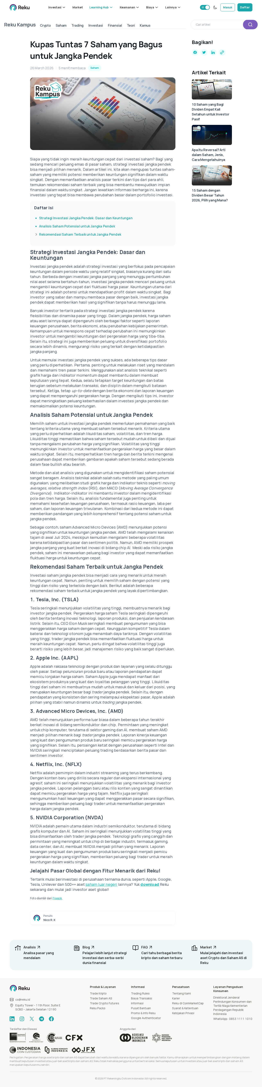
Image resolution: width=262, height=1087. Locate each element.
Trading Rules (140, 993)
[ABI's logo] (133, 1038)
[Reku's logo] (20, 7)
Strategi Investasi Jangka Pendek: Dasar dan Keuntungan (86, 218)
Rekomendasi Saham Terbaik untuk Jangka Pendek (80, 234)
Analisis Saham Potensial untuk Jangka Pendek (77, 226)
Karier (176, 998)
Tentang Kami (181, 993)
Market (77, 7)
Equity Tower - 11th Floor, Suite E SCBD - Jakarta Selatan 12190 (37, 1007)
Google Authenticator (146, 1018)
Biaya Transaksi (141, 998)
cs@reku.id (22, 999)
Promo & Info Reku (143, 1013)
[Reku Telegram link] (41, 1018)
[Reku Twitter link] (31, 1018)
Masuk (227, 7)
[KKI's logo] (56, 1050)
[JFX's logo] (83, 1050)
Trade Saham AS (101, 998)
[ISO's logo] (54, 1038)
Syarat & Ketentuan (185, 1008)
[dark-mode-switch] (215, 7)
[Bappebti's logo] (18, 1038)
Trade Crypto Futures (104, 1003)
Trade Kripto (98, 993)
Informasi (137, 1003)
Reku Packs (97, 1008)
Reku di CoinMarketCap (188, 1003)
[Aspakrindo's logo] (162, 1038)
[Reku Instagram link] (21, 1018)
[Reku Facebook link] (51, 1018)
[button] (57, 7)
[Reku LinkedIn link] (12, 1018)
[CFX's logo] (74, 1038)
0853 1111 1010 (240, 1019)
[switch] (205, 7)
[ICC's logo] (25, 1050)
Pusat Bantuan (141, 1008)
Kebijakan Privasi (183, 1013)
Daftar (245, 7)
